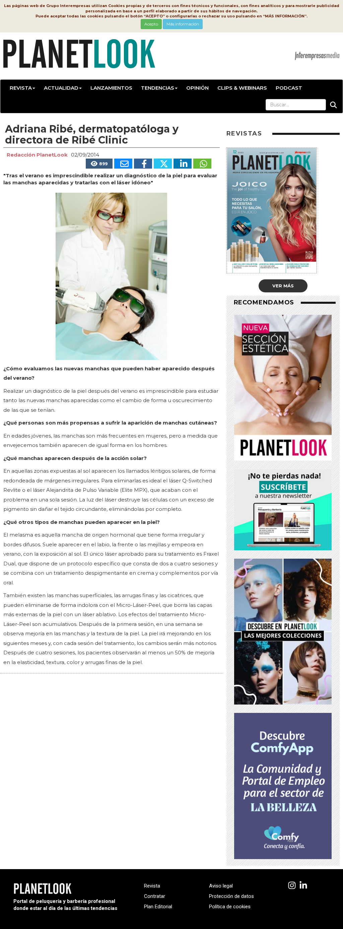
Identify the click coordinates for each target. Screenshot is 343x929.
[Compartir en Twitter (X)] (163, 164)
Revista (21, 88)
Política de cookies (230, 907)
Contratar (154, 896)
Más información (182, 23)
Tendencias (157, 88)
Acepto (151, 23)
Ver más (283, 285)
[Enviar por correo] (123, 164)
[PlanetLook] (292, 886)
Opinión (197, 88)
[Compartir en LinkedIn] (183, 164)
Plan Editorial (158, 907)
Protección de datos (231, 896)
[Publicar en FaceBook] (143, 164)
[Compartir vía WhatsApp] (202, 164)
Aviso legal (221, 886)
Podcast (289, 88)
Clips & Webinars (242, 88)
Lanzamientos (111, 88)
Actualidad (61, 88)
